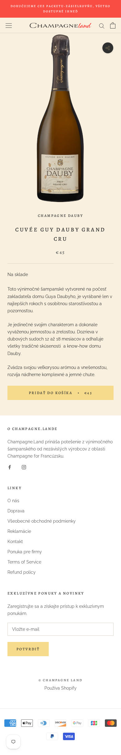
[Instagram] (24, 466)
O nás (13, 500)
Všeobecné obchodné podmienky (41, 521)
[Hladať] (102, 25)
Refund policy (21, 572)
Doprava (16, 510)
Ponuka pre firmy (24, 551)
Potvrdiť (28, 649)
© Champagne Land (60, 680)
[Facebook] (9, 466)
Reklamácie (19, 531)
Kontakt (15, 541)
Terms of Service (24, 562)
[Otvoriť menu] (9, 25)
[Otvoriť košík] (112, 25)
